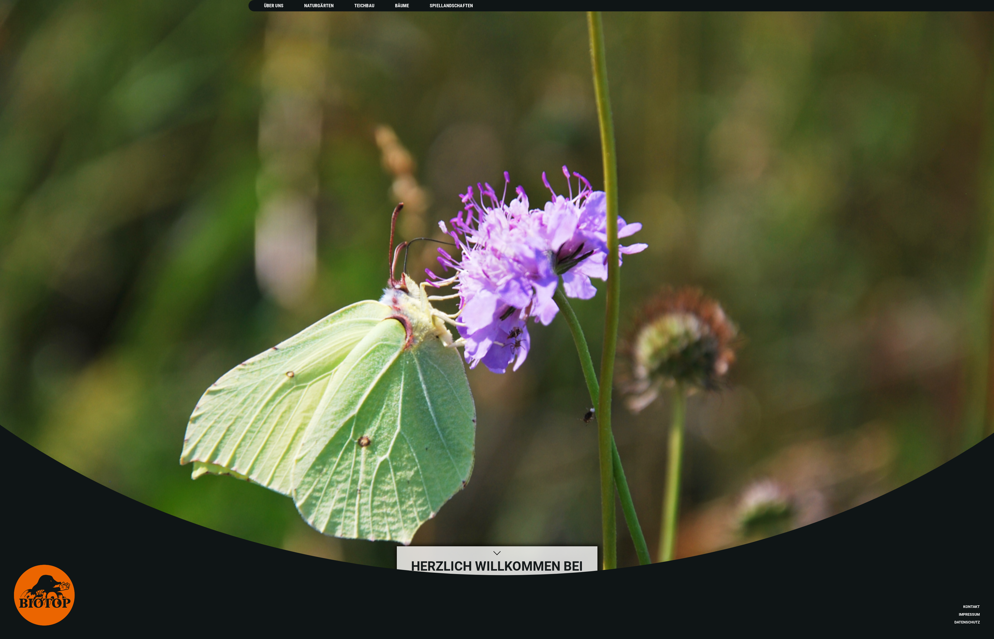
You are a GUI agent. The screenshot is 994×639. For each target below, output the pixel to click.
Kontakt (971, 607)
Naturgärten (319, 5)
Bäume (402, 5)
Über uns (273, 5)
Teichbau (364, 5)
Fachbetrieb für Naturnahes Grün (486, 598)
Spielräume (488, 626)
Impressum (969, 614)
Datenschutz (967, 622)
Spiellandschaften (451, 5)
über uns (417, 626)
